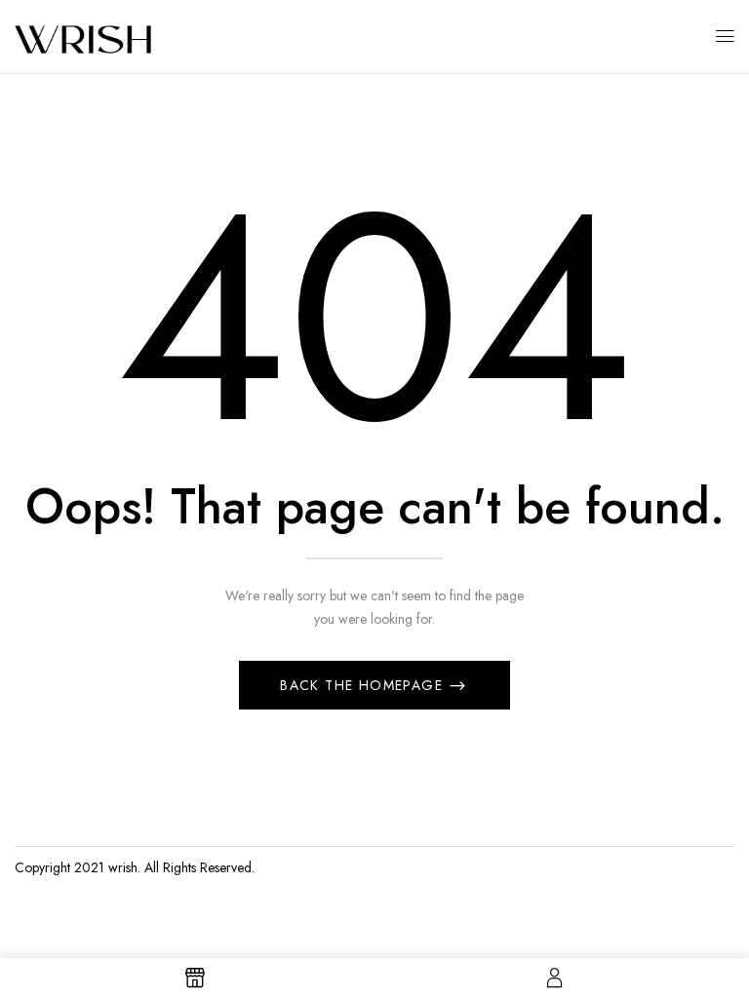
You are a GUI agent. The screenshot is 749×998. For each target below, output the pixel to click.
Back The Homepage (364, 685)
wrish (123, 867)
